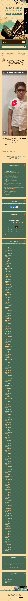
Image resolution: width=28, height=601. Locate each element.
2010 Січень (7, 256)
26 (19, 231)
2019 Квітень (8, 421)
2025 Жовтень (8, 536)
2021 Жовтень (8, 468)
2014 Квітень (8, 328)
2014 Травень (8, 330)
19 (19, 229)
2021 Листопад (8, 469)
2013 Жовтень (8, 320)
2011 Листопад (8, 286)
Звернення (7, 179)
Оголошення (7, 175)
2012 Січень (7, 289)
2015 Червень (8, 351)
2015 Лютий (7, 344)
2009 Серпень (8, 248)
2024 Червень (8, 510)
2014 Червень (8, 331)
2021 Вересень (8, 466)
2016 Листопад (8, 378)
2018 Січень (7, 401)
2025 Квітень (8, 526)
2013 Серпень (8, 317)
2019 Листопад (8, 432)
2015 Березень (8, 346)
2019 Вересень (8, 429)
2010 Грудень (8, 269)
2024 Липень (8, 511)
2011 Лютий (7, 273)
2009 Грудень (8, 255)
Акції (6, 181)
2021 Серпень (8, 464)
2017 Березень (8, 385)
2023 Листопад (8, 498)
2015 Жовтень (8, 357)
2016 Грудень (8, 380)
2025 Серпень (8, 533)
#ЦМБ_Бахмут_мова (18, 140)
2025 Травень (8, 528)
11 (16, 53)
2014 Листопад (8, 339)
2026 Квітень (8, 544)
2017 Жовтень (8, 396)
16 (11, 229)
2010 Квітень (8, 261)
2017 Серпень (8, 393)
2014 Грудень (8, 341)
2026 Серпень (8, 550)
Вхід (20, 13)
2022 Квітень (8, 477)
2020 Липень (8, 445)
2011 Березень (8, 274)
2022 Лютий (7, 474)
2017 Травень (8, 388)
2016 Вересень (8, 375)
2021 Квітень (8, 458)
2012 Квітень (8, 294)
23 (11, 231)
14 (5, 229)
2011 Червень (8, 279)
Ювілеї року (7, 194)
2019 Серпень (8, 427)
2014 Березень (8, 326)
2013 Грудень (8, 323)
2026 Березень (8, 542)
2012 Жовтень (8, 302)
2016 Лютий (7, 364)
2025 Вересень (8, 534)
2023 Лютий (7, 484)
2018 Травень (8, 408)
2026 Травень (8, 546)
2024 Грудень (8, 520)
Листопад (12, 53)
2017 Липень (8, 391)
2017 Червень (8, 390)
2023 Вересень (8, 495)
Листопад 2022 (14, 220)
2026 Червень (8, 547)
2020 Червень (8, 443)
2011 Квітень (8, 276)
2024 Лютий (7, 503)
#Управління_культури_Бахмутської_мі (14, 143)
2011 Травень (8, 278)
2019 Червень (8, 424)
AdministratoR (9, 139)
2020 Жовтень (8, 450)
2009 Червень (8, 247)
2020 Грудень (8, 453)
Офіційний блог (8, 579)
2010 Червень (8, 265)
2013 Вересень (8, 318)
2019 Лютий (7, 417)
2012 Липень (8, 297)
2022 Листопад (8, 479)
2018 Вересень (8, 411)
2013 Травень (8, 313)
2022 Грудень (8, 481)
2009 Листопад (8, 253)
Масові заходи (9, 138)
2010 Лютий (7, 258)
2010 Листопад (8, 268)
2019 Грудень (8, 434)
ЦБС (14, 8)
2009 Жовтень (8, 252)
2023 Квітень (8, 487)
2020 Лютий (7, 437)
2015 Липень (8, 352)
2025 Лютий (7, 523)
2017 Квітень (8, 386)
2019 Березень (8, 419)
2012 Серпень (8, 299)
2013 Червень (8, 315)
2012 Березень (8, 292)
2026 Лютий (7, 541)
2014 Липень (8, 333)
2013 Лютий (7, 308)
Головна (8, 13)
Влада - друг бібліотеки (10, 191)
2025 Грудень (8, 537)
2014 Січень (7, 325)
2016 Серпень (8, 373)
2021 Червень (8, 461)
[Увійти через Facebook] (14, 207)
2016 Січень (7, 362)
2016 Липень (8, 372)
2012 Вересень (8, 300)
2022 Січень (7, 472)
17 (14, 229)
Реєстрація (14, 13)
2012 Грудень (8, 305)
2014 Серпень (8, 334)
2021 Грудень (8, 471)
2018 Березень (8, 404)
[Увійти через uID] (11, 207)
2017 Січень (7, 382)
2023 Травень (8, 489)
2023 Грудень (8, 500)
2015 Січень (7, 343)
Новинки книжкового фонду (11, 185)
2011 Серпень (8, 281)
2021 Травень (8, 459)
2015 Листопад (8, 359)
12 (19, 227)
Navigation (5, 42)
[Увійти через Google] (16, 207)
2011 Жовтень (8, 284)
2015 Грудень (8, 360)
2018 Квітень (8, 406)
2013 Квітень (8, 312)
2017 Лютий (7, 383)
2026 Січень (7, 539)
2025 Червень (8, 529)
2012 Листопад (8, 304)
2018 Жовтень (8, 412)
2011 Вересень (8, 282)
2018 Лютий (7, 403)
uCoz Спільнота (8, 581)
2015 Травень (8, 349)
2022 (8, 53)
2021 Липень (8, 463)
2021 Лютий (7, 455)
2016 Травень (8, 369)
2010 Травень (8, 263)
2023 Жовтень (8, 497)
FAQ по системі (8, 582)
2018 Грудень (8, 414)
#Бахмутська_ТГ (9, 140)
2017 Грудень (8, 399)
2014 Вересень (8, 336)
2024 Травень (8, 508)
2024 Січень (7, 502)
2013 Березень (8, 310)
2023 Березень (8, 485)
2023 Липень (8, 492)
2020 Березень (8, 438)
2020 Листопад (8, 451)
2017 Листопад (8, 398)
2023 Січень (7, 482)
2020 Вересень (8, 448)
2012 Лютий (7, 291)
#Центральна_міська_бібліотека (13, 142)
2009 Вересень (8, 250)
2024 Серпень (8, 513)
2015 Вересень (8, 356)
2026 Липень (8, 549)
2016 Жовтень (8, 377)
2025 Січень (7, 521)
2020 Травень (8, 442)
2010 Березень (8, 260)
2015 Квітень (8, 347)
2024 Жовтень (8, 516)
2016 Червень (8, 370)
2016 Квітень (8, 367)
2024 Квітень (8, 507)
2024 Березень (8, 505)
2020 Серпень (8, 447)
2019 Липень (8, 425)
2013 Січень (7, 307)
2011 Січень (7, 271)
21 (5, 231)
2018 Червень (8, 409)
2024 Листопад (8, 518)
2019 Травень (8, 422)
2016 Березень (8, 365)
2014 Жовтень (8, 338)
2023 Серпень (8, 494)
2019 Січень (7, 416)
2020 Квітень (8, 440)
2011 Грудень (8, 287)
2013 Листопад (8, 321)
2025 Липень (8, 531)
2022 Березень (8, 476)
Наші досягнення (9, 188)
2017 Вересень (8, 395)
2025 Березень (8, 524)
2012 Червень (8, 295)
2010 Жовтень (8, 266)
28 (5, 234)
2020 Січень (7, 435)
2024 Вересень (8, 515)
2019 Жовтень (8, 430)
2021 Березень (8, 456)
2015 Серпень (8, 354)
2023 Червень (8, 490)
